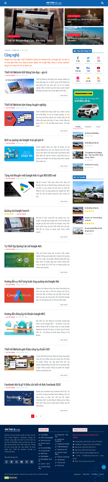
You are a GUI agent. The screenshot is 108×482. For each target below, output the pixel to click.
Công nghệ (25, 50)
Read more (64, 95)
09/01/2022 (20, 352)
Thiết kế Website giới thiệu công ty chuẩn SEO (27, 349)
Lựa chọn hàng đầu (44, 467)
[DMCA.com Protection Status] (10, 477)
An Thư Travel (10, 75)
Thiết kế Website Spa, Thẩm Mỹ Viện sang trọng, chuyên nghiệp (84, 20)
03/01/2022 (22, 44)
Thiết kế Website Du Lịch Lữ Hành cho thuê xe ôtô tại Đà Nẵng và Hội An (83, 39)
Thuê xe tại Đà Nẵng (61, 453)
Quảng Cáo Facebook (59, 440)
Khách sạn (44, 453)
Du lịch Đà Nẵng (46, 448)
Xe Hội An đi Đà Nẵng (92, 133)
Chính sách (86, 474)
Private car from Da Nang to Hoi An (93, 219)
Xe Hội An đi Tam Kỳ (91, 164)
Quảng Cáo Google (63, 444)
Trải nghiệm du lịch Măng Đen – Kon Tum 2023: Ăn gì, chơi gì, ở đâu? (94, 155)
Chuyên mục (15, 50)
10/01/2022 (20, 317)
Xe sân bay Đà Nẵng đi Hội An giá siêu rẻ (93, 229)
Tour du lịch (61, 462)
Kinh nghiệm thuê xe (45, 460)
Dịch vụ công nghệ (47, 437)
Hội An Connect (14, 474)
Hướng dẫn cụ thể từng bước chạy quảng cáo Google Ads (31, 281)
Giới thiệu (94, 474)
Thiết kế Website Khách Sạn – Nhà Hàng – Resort (30, 40)
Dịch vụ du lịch (45, 440)
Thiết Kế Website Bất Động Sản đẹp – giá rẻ (25, 72)
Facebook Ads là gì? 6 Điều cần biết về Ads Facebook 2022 (32, 384)
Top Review (61, 460)
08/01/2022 (20, 143)
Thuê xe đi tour (62, 449)
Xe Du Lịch (60, 465)
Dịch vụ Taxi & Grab (44, 444)
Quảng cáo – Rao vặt (61, 435)
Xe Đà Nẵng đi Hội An (92, 142)
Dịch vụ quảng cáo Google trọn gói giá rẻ (23, 140)
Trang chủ (7, 50)
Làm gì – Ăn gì (45, 464)
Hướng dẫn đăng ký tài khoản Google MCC (24, 314)
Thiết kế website (14, 36)
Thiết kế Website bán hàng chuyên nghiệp (25, 104)
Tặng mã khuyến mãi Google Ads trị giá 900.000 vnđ (30, 175)
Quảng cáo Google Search (16, 210)
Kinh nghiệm (44, 456)
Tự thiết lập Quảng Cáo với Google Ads (22, 246)
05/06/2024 (89, 234)
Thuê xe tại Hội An (63, 457)
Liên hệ (101, 474)
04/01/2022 (20, 108)
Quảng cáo (77, 474)
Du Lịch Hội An (45, 451)
